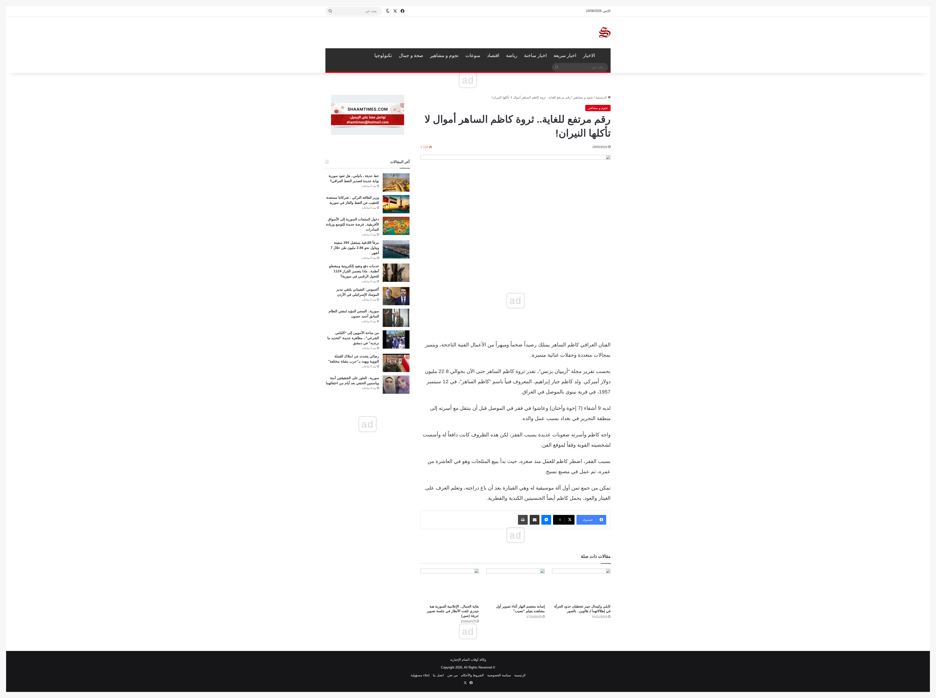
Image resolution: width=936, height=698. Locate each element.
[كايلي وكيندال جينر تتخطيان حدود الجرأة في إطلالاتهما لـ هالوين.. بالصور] (581, 585)
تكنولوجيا (383, 55)
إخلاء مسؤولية (420, 675)
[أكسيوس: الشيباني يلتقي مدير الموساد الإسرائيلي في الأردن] (396, 296)
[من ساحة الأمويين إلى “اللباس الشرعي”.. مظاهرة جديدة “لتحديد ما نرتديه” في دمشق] (396, 339)
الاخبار (589, 55)
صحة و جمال (411, 55)
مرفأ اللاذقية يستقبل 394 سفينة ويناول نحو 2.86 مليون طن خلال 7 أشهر (355, 248)
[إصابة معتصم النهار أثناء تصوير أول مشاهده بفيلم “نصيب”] (515, 585)
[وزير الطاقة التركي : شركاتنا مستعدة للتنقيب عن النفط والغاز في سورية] (396, 204)
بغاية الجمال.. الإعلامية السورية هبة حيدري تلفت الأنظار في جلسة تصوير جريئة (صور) (453, 611)
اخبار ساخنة (535, 55)
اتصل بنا (438, 675)
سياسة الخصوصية (499, 675)
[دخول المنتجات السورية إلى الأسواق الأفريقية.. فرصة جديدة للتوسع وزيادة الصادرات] (396, 226)
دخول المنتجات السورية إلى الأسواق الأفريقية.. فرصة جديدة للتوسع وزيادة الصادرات (352, 224)
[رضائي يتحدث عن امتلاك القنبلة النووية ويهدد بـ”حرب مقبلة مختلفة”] (396, 363)
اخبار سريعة (565, 55)
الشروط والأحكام (472, 675)
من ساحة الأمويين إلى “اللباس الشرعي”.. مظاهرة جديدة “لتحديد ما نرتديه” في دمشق (353, 338)
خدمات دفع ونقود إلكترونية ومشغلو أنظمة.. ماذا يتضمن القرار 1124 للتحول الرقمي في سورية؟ (354, 271)
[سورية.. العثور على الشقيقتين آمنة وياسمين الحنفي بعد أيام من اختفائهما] (396, 384)
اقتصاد (493, 55)
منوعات (472, 55)
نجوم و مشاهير (444, 55)
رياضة (511, 55)
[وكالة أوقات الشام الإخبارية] (604, 32)
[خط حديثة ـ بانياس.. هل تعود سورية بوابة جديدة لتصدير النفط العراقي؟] (396, 182)
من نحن (452, 675)
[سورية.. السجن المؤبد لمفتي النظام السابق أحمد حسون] (396, 318)
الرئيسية (604, 55)
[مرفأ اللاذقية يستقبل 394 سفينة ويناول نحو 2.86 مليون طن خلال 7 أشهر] (396, 249)
